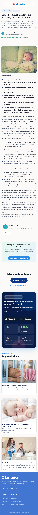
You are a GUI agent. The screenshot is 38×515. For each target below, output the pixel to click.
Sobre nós (5, 498)
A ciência (4, 502)
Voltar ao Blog (8, 11)
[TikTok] (16, 488)
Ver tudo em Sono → (19, 280)
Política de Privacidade (17, 505)
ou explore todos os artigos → (19, 285)
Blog (3, 505)
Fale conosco (15, 498)
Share (8, 233)
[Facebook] (3, 488)
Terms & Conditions (16, 502)
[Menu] (31, 4)
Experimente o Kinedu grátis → (19, 258)
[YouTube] (12, 488)
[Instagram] (7, 488)
